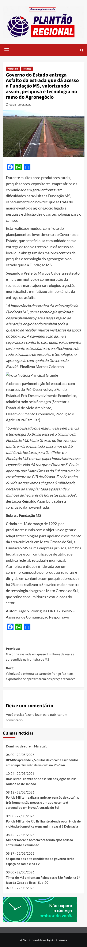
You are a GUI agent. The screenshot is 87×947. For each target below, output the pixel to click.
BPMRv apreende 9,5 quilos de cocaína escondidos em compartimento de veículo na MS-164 (42, 762)
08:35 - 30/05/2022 (20, 104)
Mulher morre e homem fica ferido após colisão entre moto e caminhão (39, 842)
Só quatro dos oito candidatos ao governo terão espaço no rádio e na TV (40, 861)
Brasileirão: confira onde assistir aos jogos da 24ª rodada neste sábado (41, 781)
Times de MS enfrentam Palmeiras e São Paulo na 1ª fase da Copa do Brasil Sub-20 (43, 880)
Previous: (40, 654)
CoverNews (37, 940)
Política (27, 69)
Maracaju (13, 69)
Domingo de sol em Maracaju (27, 746)
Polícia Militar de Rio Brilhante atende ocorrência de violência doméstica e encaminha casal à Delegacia (43, 823)
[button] (7, 49)
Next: (40, 673)
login (38, 714)
